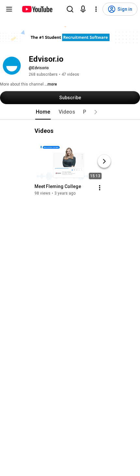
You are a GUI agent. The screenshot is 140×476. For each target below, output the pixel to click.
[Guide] (9, 9)
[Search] (70, 9)
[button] (96, 112)
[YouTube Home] (37, 9)
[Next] (104, 161)
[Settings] (96, 9)
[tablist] (70, 112)
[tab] (43, 112)
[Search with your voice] (83, 9)
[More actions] (99, 187)
